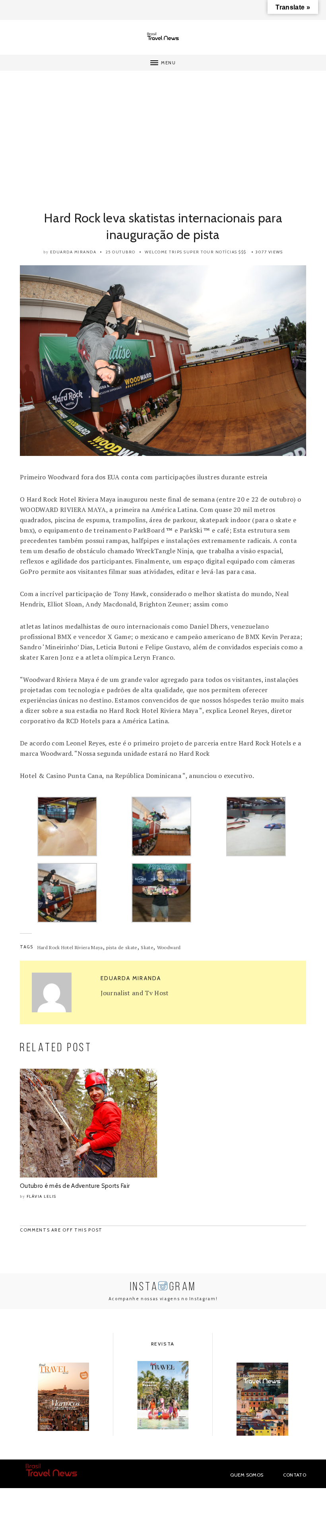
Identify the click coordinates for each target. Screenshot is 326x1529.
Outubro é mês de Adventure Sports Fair (75, 1185)
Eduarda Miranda (73, 252)
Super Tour (199, 252)
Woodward (169, 947)
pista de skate (121, 947)
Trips (175, 252)
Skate (147, 947)
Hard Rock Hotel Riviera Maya (70, 947)
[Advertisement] (163, 146)
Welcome (156, 252)
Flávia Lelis (41, 1196)
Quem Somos (246, 1475)
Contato (294, 1475)
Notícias (226, 252)
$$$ (242, 252)
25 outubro (121, 252)
